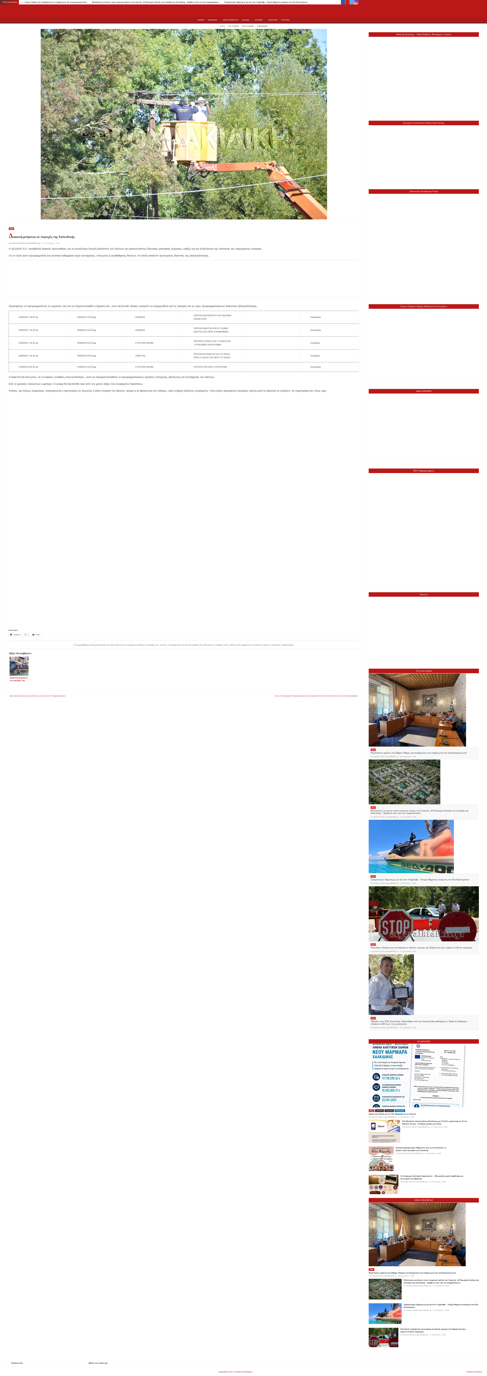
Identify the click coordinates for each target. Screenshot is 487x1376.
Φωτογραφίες (248, 26)
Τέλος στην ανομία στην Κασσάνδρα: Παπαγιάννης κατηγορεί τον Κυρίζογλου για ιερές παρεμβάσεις (316, 696)
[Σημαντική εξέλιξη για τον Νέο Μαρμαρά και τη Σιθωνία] (417, 1075)
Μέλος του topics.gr (98, 1363)
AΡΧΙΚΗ (201, 20)
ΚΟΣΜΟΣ (259, 20)
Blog (222, 26)
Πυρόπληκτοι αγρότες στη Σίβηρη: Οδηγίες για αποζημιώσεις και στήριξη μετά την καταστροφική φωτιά (44, 2)
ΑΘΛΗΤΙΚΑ (272, 20)
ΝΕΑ (11, 228)
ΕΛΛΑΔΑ (245, 20)
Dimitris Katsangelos (244, 1372)
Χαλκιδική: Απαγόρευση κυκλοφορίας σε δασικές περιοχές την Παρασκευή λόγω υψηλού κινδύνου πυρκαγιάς (421, 947)
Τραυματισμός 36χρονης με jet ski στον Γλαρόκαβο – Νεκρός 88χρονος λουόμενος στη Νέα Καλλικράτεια (265, 2)
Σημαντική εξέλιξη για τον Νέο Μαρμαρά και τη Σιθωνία (392, 1114)
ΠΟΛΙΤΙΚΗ (285, 20)
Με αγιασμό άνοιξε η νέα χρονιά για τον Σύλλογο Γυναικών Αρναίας (38, 696)
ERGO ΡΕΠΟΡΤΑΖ (230, 20)
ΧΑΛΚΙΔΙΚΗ (212, 20)
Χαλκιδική (389, 1111)
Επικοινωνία (262, 26)
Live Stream (233, 26)
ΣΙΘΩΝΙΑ (379, 1111)
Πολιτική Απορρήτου (474, 1372)
